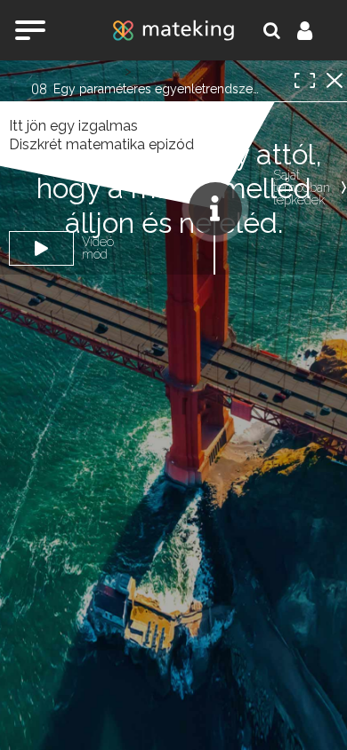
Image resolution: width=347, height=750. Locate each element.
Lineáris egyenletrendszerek (180, 69)
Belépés (315, 30)
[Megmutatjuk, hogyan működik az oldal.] (215, 208)
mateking (173, 30)
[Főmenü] (30, 30)
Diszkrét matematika (75, 69)
